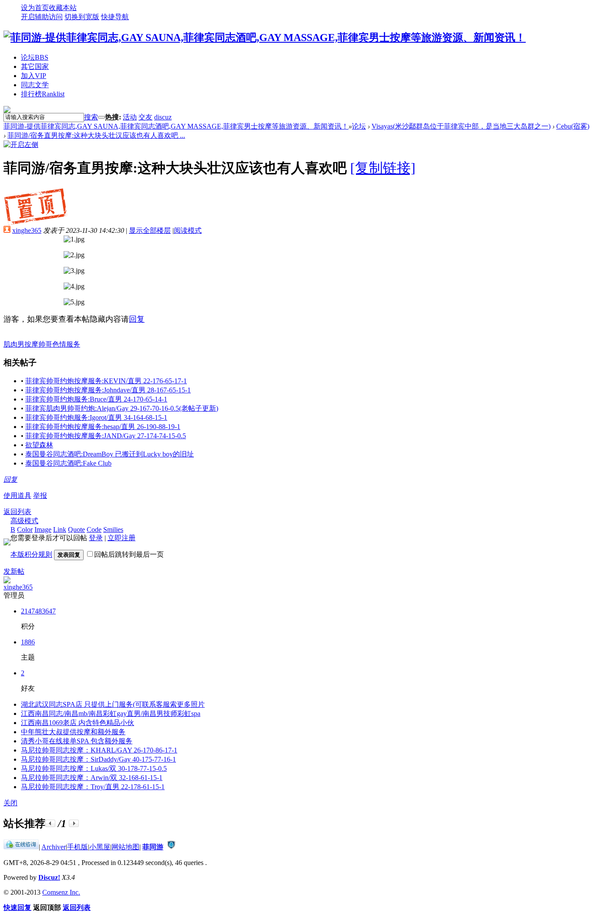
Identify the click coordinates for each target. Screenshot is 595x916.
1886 (28, 642)
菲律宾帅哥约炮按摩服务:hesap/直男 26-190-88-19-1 (102, 426)
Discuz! (49, 877)
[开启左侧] (20, 144)
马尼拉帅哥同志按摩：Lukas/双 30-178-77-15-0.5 (94, 768)
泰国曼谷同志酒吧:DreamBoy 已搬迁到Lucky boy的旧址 (109, 454)
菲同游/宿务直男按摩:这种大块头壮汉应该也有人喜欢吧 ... (96, 135)
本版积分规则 (31, 554)
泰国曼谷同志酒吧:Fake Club (68, 463)
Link (59, 529)
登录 (96, 537)
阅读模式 (188, 230)
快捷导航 (115, 16)
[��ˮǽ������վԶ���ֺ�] (171, 847)
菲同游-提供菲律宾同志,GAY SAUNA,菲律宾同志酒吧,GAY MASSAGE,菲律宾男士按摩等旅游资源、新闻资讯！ (175, 126)
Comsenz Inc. (61, 892)
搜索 (91, 117)
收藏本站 (63, 7)
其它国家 (35, 66)
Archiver (53, 847)
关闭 (10, 803)
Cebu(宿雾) (572, 126)
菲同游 (152, 847)
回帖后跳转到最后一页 (129, 554)
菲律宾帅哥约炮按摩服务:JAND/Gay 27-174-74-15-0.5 (105, 435)
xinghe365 (26, 230)
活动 (130, 117)
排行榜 (42, 94)
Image (42, 529)
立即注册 (121, 537)
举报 (40, 495)
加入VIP (33, 75)
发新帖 (13, 571)
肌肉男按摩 (20, 344)
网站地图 (125, 847)
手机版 (77, 847)
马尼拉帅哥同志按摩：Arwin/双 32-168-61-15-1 (91, 777)
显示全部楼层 (150, 230)
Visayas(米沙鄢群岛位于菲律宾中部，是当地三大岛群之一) (461, 126)
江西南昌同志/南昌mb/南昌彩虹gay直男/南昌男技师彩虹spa (110, 713)
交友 (145, 117)
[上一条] (50, 823)
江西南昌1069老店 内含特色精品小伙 (77, 722)
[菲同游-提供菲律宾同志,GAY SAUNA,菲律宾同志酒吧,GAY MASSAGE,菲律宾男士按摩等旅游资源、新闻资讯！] (264, 37)
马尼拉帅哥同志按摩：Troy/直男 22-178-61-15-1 (93, 786)
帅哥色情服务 (59, 344)
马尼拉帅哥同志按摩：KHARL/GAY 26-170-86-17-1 (99, 750)
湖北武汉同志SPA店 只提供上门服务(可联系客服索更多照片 (113, 704)
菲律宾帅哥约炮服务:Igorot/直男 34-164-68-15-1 (96, 417)
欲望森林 (39, 445)
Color (25, 529)
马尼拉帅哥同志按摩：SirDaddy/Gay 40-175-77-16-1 (98, 759)
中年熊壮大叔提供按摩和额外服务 (73, 732)
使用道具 (17, 495)
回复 (137, 319)
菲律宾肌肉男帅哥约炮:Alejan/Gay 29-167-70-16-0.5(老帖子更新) (121, 408)
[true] (101, 117)
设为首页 (35, 7)
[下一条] (74, 823)
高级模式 (24, 520)
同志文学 (35, 85)
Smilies (113, 529)
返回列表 (17, 511)
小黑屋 (99, 847)
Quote (76, 529)
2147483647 (38, 611)
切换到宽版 (81, 16)
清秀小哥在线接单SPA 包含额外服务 (76, 741)
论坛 (34, 57)
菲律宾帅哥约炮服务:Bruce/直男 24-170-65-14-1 (96, 399)
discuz (163, 117)
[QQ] (21, 847)
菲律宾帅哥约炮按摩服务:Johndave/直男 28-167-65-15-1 (108, 390)
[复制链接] (383, 168)
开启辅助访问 (42, 16)
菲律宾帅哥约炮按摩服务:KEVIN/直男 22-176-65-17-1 (106, 381)
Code (94, 529)
